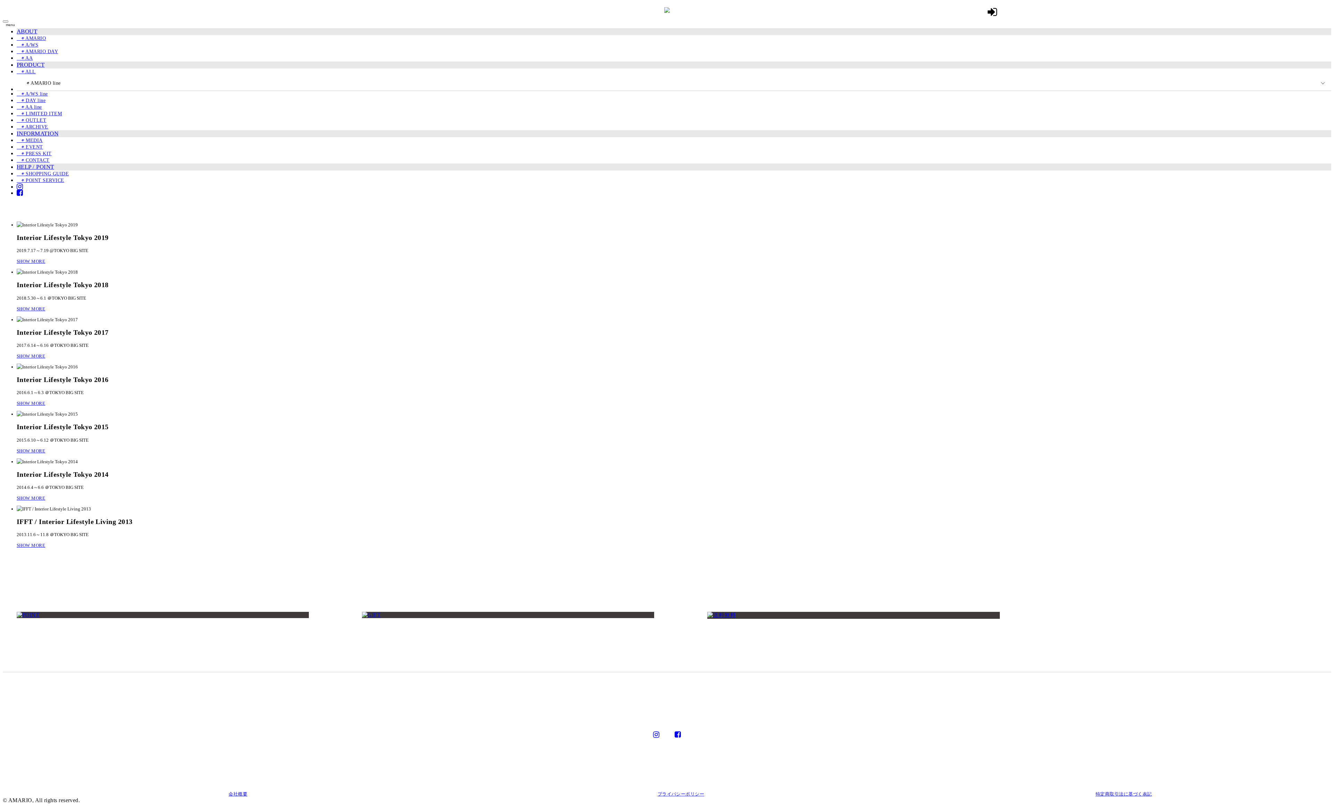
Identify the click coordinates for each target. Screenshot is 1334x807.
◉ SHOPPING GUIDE (43, 173)
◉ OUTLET (31, 120)
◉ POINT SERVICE (40, 180)
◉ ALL (26, 71)
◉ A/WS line (32, 94)
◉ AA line (29, 107)
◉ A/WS (27, 45)
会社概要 (238, 794)
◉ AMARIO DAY (37, 51)
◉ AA (25, 58)
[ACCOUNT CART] (992, 12)
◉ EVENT (30, 147)
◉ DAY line (31, 100)
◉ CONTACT (33, 160)
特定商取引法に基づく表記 (1124, 794)
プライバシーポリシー (681, 794)
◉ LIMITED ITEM (39, 113)
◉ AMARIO (31, 38)
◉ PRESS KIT (34, 153)
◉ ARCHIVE (32, 127)
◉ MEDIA (30, 140)
